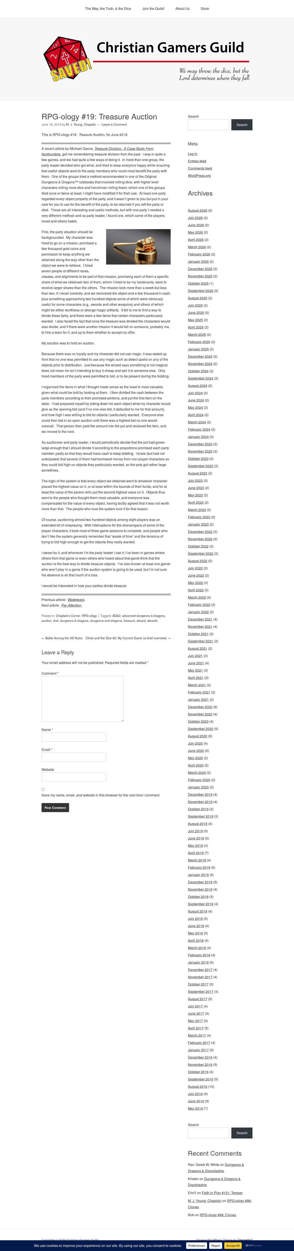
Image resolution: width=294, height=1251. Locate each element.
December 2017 (200, 969)
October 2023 (198, 458)
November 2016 (200, 1064)
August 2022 (197, 560)
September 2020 (200, 728)
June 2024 (196, 400)
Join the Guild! (153, 8)
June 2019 (196, 838)
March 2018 (197, 947)
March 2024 (197, 422)
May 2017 (195, 1020)
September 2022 (200, 553)
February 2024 (199, 429)
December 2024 (200, 356)
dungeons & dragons (74, 620)
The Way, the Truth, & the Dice (108, 8)
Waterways (76, 599)
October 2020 (198, 721)
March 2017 (197, 1035)
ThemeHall (245, 1240)
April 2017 (196, 1028)
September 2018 (200, 903)
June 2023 (196, 487)
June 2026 (196, 224)
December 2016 (200, 1057)
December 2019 (200, 794)
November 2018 (200, 889)
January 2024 (198, 436)
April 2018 (196, 940)
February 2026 (199, 254)
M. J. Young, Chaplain (204, 1200)
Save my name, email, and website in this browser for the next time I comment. (101, 795)
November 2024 (200, 363)
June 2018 (196, 925)
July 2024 (195, 392)
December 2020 (200, 706)
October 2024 (198, 370)
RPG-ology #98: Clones (218, 1214)
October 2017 (198, 984)
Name (47, 729)
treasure (129, 620)
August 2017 (197, 998)
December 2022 (200, 531)
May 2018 (195, 933)
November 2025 (200, 276)
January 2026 (198, 261)
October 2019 (198, 809)
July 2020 (195, 743)
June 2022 (196, 575)
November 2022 (200, 538)
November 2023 (200, 451)
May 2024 (195, 407)
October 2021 (198, 633)
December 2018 (200, 882)
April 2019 (196, 852)
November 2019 (200, 801)
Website (48, 769)
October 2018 (198, 896)
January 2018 (198, 962)
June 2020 (196, 750)
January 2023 (198, 524)
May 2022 (195, 582)
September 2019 (200, 816)
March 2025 (197, 334)
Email (47, 749)
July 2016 (195, 1093)
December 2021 (200, 619)
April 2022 (196, 589)
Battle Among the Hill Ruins (62, 638)
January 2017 (198, 1049)
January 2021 (198, 699)
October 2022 (198, 546)
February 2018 (199, 955)
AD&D (116, 615)
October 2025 (198, 283)
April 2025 (196, 327)
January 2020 (198, 787)
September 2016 (200, 1079)
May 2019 (195, 845)
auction (46, 620)
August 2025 (197, 297)
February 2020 (199, 779)
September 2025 (200, 290)
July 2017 (195, 1006)
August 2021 (197, 648)
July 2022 (195, 568)
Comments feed (200, 168)
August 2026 (197, 210)
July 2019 (195, 830)
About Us (182, 8)
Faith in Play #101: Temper (222, 1192)
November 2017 (200, 976)
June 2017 (196, 1013)
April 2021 (196, 677)
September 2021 (200, 641)
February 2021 (199, 692)
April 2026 (196, 239)
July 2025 (195, 305)
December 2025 (200, 268)
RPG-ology (89, 615)
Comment (50, 673)
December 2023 (200, 443)
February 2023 (199, 516)
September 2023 (200, 465)
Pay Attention (71, 605)
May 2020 (195, 757)
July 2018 (195, 918)
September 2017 (200, 991)
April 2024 (196, 414)
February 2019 (199, 867)
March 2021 (197, 684)
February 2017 (199, 1042)
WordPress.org (199, 175)
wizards (152, 620)
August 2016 (197, 1086)
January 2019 (198, 874)
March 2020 (197, 772)
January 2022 (198, 611)
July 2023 (195, 480)
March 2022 (197, 597)
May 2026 (195, 232)
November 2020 (200, 714)
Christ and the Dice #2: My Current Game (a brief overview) (128, 638)
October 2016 (198, 1071)
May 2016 (195, 1108)
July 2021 (195, 655)
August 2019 (197, 823)
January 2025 (198, 349)
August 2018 (197, 911)
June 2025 (196, 312)
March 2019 (197, 860)
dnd (55, 620)
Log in (192, 153)
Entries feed (197, 160)
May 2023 (195, 495)
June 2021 (196, 663)
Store (205, 8)
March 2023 (197, 509)
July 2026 (195, 217)
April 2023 (196, 502)
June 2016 (196, 1101)
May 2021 (195, 670)
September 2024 (200, 378)
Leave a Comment (114, 124)
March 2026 (197, 246)
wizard (141, 620)
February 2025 (199, 341)
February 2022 (199, 604)
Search (193, 116)
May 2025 (195, 319)
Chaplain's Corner (68, 615)
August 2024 (197, 385)
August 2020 (197, 736)
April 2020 (196, 765)
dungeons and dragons (106, 620)
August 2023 (197, 473)
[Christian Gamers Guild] (147, 80)
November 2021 (200, 626)
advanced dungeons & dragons (143, 615)
